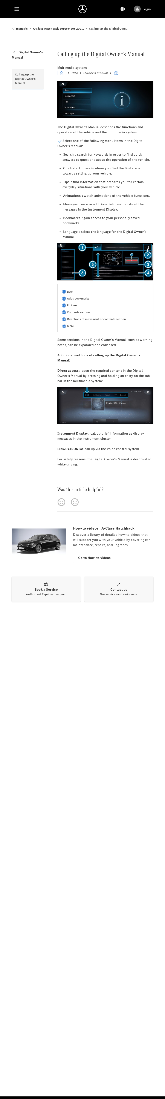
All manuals (20, 29)
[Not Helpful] (75, 502)
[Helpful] (61, 502)
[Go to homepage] (82, 9)
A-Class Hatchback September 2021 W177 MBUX (58, 29)
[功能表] (17, 9)
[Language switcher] (122, 9)
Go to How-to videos (94, 558)
